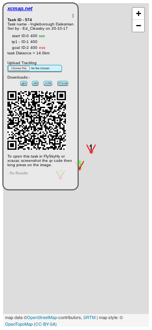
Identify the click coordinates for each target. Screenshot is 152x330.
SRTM (89, 317)
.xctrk (47, 83)
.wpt (35, 83)
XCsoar (62, 83)
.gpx (24, 83)
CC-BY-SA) (46, 324)
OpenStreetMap (42, 317)
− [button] (138, 25)
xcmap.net (19, 8)
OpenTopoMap (19, 324)
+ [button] (138, 13)
